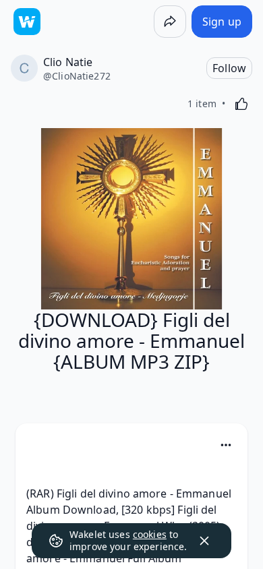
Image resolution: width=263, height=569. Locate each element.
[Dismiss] (204, 540)
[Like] (241, 104)
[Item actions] (226, 445)
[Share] (170, 21)
